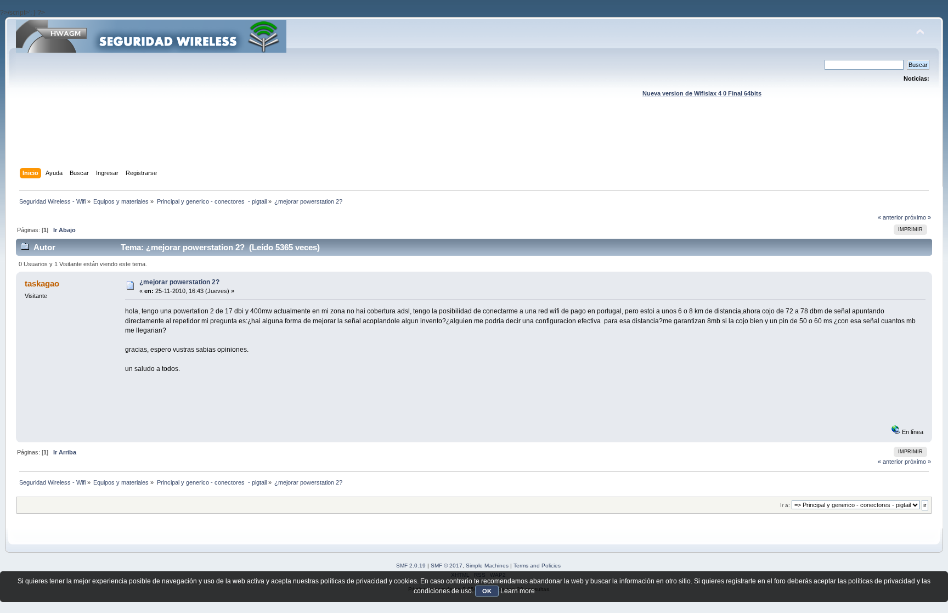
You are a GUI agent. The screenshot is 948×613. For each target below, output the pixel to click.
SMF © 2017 (446, 566)
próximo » (918, 217)
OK (487, 591)
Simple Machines (487, 566)
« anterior (890, 217)
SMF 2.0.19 (411, 566)
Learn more (517, 591)
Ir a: (785, 505)
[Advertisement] (474, 143)
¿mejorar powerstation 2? (179, 282)
